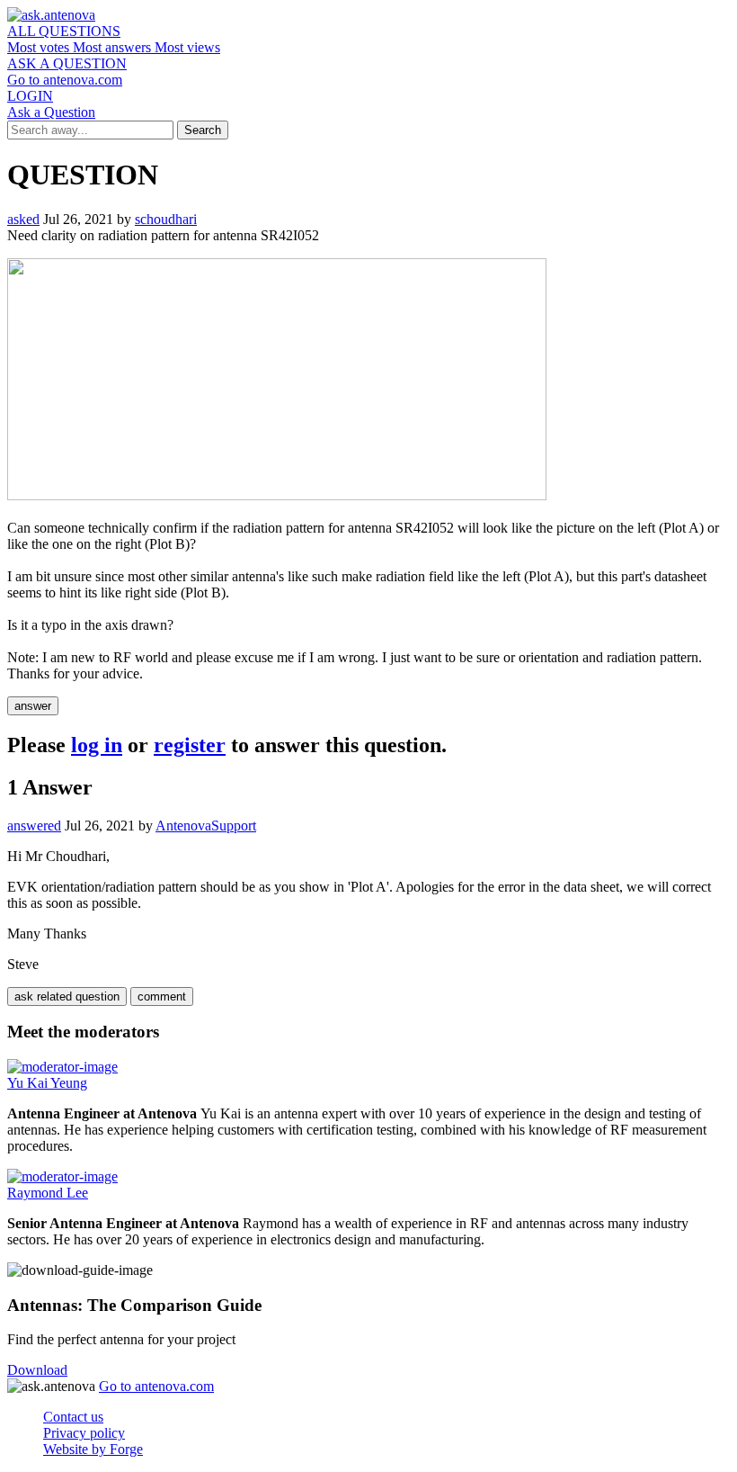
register (190, 745)
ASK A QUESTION (67, 63)
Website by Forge (93, 1449)
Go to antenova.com (64, 79)
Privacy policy (84, 1433)
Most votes (40, 47)
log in (96, 745)
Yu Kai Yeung (47, 1083)
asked (23, 219)
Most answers (114, 47)
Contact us (73, 1416)
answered (34, 825)
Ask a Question (51, 112)
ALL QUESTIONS (63, 31)
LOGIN (30, 95)
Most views (187, 47)
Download (37, 1370)
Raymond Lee (47, 1192)
